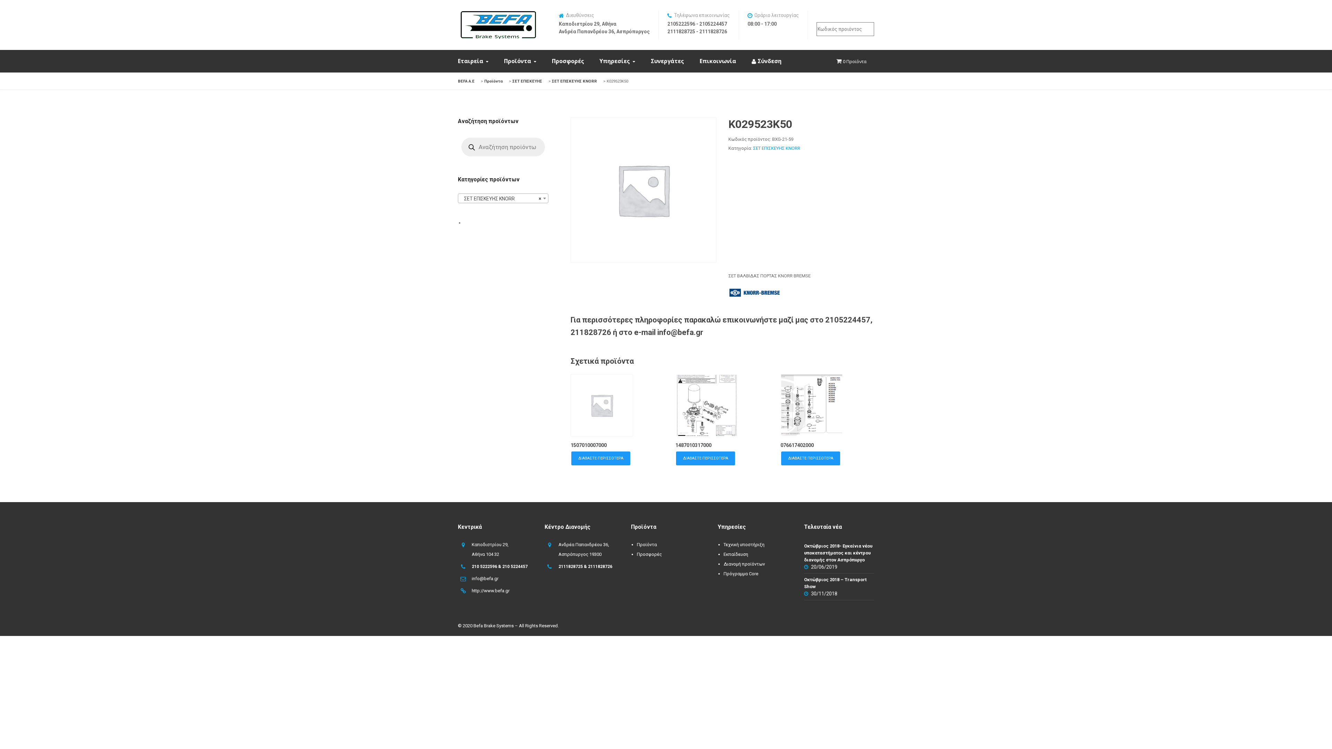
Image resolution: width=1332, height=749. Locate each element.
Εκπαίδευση (736, 554)
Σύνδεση (769, 61)
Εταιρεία (470, 61)
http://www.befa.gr (491, 590)
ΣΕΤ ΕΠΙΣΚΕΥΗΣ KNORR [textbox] (501, 198)
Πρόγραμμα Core (741, 573)
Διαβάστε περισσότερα (600, 458)
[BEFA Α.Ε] (498, 14)
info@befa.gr (485, 578)
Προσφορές (568, 61)
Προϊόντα (517, 61)
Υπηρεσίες (614, 61)
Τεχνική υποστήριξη (744, 544)
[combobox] (503, 198)
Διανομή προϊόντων (744, 564)
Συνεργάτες (667, 61)
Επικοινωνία (718, 61)
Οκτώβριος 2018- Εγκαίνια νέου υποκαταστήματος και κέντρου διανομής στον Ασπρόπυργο (838, 552)
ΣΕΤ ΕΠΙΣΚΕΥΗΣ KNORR (776, 148)
